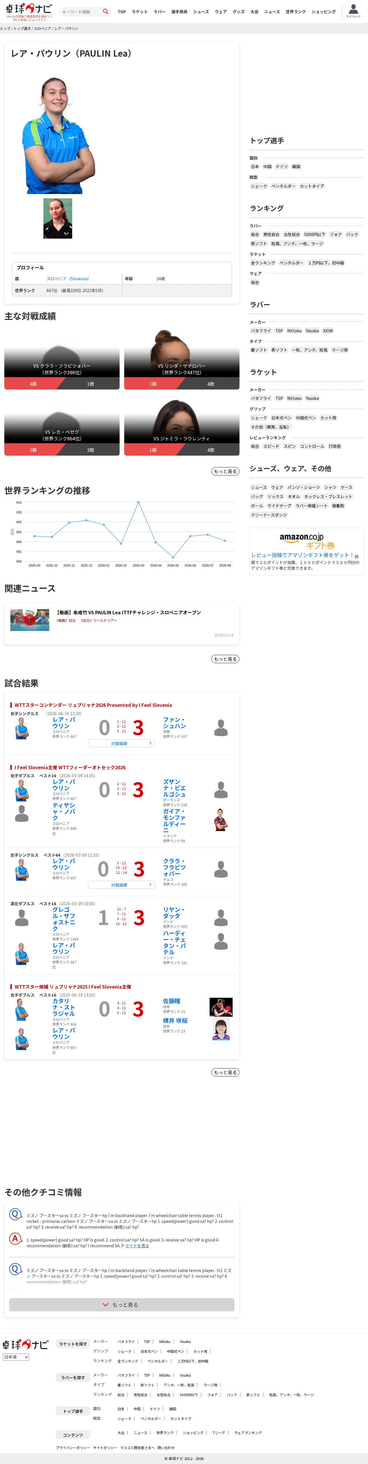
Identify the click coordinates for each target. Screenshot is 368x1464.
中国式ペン (306, 418)
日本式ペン (281, 418)
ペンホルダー (283, 186)
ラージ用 (340, 350)
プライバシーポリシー (73, 1447)
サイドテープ (279, 506)
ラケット (140, 11)
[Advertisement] (53, 1138)
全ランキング (263, 263)
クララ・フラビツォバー (174, 867)
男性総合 (271, 234)
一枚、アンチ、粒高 (309, 350)
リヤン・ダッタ (174, 912)
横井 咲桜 (175, 1020)
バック (352, 234)
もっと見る (225, 471)
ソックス (275, 496)
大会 (254, 11)
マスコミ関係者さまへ (137, 1447)
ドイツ (282, 166)
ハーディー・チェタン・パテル (174, 942)
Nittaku (294, 330)
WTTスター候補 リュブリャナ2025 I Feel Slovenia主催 (73, 986)
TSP (279, 330)
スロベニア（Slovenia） (69, 278)
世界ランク (296, 11)
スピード (271, 446)
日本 (255, 166)
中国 (267, 166)
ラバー (160, 11)
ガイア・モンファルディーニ (174, 820)
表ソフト (259, 243)
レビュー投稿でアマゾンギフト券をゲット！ (302, 555)
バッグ (257, 496)
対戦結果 (119, 743)
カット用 (328, 418)
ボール (257, 506)
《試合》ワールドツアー (98, 620)
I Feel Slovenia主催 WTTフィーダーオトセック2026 (70, 767)
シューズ (201, 11)
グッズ (239, 11)
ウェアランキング (248, 1432)
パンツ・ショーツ (304, 487)
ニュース (272, 11)
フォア (336, 234)
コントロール (312, 446)
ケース (346, 487)
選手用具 (179, 11)
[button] (57, 132)
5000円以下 (314, 234)
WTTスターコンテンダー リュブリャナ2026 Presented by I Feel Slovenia (93, 704)
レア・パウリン (63, 722)
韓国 (296, 166)
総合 (255, 234)
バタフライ (261, 330)
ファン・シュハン (174, 722)
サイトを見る (137, 1245)
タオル (294, 496)
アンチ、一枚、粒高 (179, 1384)
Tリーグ (219, 1432)
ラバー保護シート (312, 506)
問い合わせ (166, 1447)
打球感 (335, 446)
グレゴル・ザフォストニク (63, 918)
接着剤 (338, 506)
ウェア (221, 11)
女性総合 (292, 234)
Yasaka (312, 330)
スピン (290, 446)
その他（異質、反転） (271, 427)
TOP (122, 11)
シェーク (259, 186)
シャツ (330, 487)
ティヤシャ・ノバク (63, 811)
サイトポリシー (105, 1447)
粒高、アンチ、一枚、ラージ (297, 243)
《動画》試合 (65, 620)
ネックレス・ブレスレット (328, 496)
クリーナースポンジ (269, 515)
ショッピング (324, 11)
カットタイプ (312, 186)
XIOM (328, 330)
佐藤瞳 (171, 1001)
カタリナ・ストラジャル (63, 1007)
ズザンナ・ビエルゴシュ (174, 787)
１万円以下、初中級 (326, 263)
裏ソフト (259, 350)
